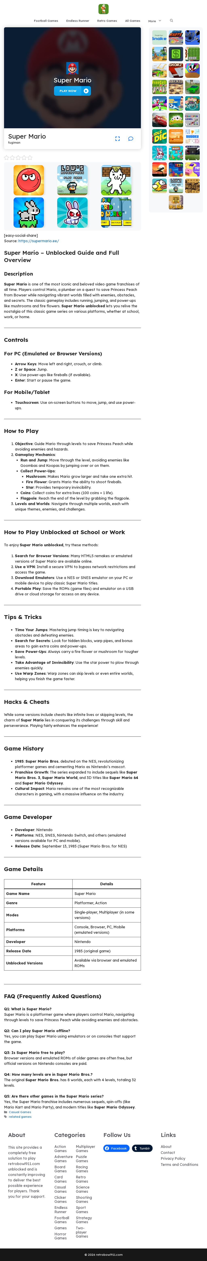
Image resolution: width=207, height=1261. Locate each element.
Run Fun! (159, 106)
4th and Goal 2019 (192, 153)
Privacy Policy (173, 1158)
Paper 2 (192, 172)
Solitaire (176, 122)
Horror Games (60, 1236)
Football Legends (176, 102)
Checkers (176, 89)
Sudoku (192, 141)
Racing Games (82, 1169)
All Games (132, 21)
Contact (168, 1152)
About (166, 1146)
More (152, 21)
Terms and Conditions (179, 1164)
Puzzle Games (82, 1158)
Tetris (176, 174)
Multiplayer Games (85, 1148)
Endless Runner (77, 21)
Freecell (159, 89)
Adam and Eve (176, 137)
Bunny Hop (28, 225)
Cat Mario (116, 192)
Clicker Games (60, 1199)
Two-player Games (82, 1232)
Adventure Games (63, 1158)
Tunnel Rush (192, 73)
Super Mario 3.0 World (116, 225)
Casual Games (20, 1112)
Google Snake (159, 40)
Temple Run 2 (176, 204)
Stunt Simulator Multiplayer (192, 84)
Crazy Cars (159, 73)
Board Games (60, 1169)
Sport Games (82, 1209)
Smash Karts (176, 40)
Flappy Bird (159, 188)
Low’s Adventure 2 (72, 192)
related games (20, 1117)
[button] (171, 21)
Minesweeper (192, 122)
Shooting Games (84, 1199)
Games (60, 1228)
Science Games (83, 1189)
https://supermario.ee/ (38, 241)
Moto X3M (159, 56)
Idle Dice (159, 139)
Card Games (60, 1179)
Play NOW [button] (68, 91)
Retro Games (107, 21)
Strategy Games (84, 1220)
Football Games (46, 21)
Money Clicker (176, 56)
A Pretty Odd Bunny (72, 225)
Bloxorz (176, 75)
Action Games (60, 1148)
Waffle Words (192, 188)
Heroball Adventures (28, 192)
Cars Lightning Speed (159, 118)
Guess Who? (192, 106)
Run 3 (192, 42)
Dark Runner (159, 172)
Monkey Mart (176, 155)
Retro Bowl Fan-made (192, 52)
